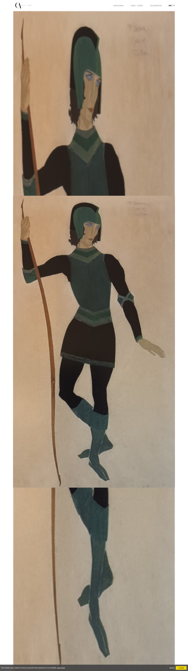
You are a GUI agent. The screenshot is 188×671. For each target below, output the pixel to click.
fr (174, 6)
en (170, 6)
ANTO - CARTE (137, 6)
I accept (181, 668)
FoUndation (156, 6)
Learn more (61, 668)
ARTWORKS (118, 6)
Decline (172, 668)
